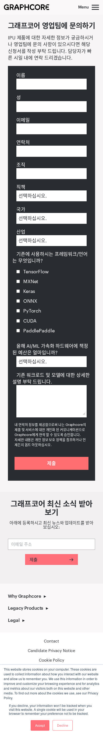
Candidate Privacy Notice (51, 650)
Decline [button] (62, 725)
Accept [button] (40, 725)
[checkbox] (50, 301)
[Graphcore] (26, 7)
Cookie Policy (51, 660)
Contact (51, 641)
